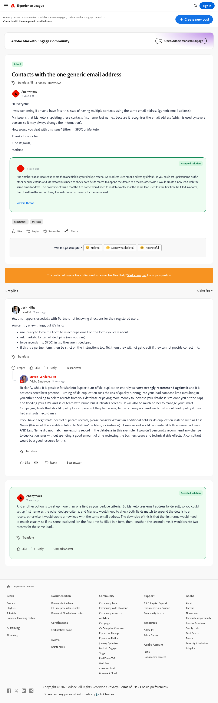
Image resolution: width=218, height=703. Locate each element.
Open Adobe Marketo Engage (183, 41)
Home (6, 17)
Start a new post (136, 275)
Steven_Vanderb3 (41, 376)
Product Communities (25, 17)
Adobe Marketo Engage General (85, 17)
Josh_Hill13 (29, 307)
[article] (108, 338)
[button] (194, 19)
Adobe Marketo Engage (52, 17)
